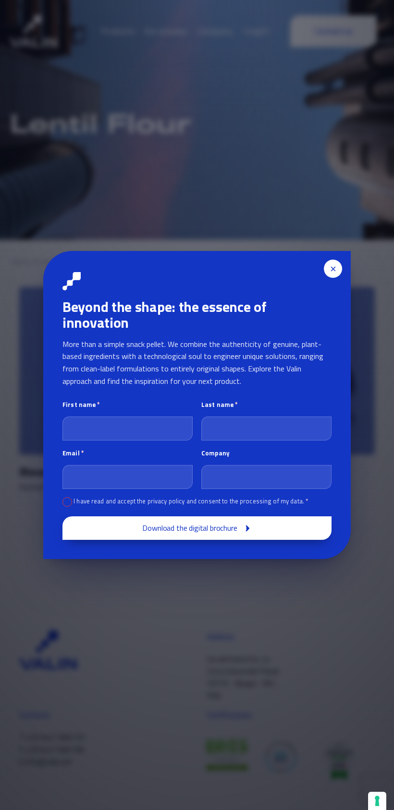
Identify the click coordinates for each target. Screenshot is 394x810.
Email (73, 453)
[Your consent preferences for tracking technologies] (377, 801)
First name (81, 404)
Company (215, 453)
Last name (219, 404)
